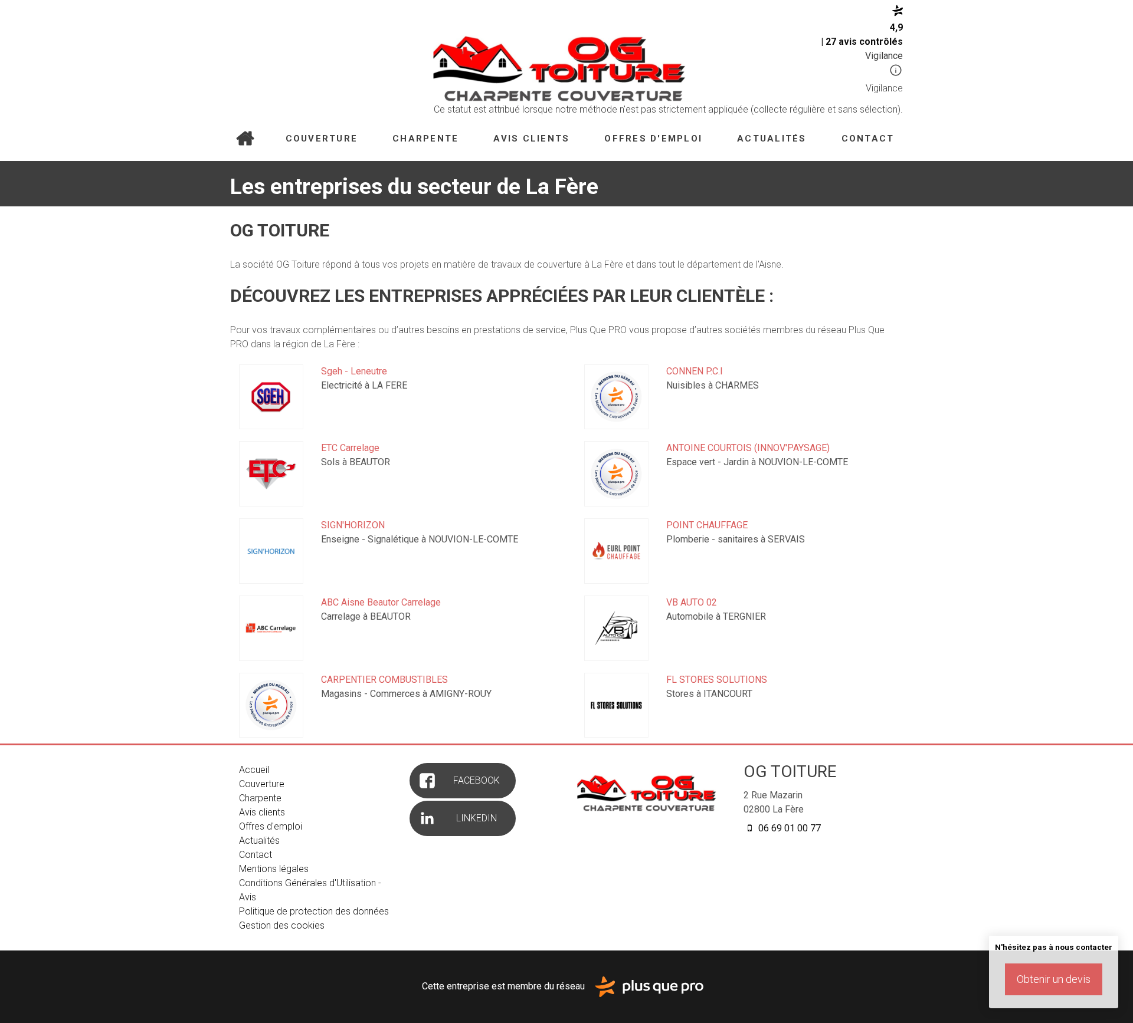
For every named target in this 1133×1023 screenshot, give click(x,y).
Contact (868, 138)
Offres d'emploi (653, 138)
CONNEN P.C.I (694, 371)
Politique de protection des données (314, 911)
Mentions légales (274, 868)
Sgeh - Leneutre (354, 371)
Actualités (772, 138)
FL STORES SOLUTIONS (716, 679)
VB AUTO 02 (691, 602)
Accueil (244, 139)
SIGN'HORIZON (353, 525)
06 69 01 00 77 (788, 828)
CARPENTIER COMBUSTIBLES (384, 679)
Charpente (425, 138)
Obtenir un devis (1054, 979)
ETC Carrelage (350, 447)
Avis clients (531, 138)
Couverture (322, 138)
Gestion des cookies (282, 925)
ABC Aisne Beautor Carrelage (381, 602)
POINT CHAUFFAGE (707, 525)
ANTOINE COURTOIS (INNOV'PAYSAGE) (748, 447)
